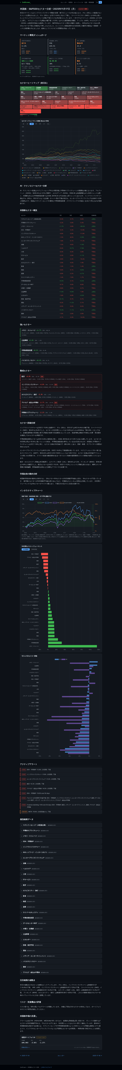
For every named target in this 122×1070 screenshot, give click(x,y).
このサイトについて (46, 1067)
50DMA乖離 (34, 549)
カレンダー (64, 2)
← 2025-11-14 (24, 1055)
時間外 (71, 2)
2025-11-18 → (97, 1055)
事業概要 (91, 2)
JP (100, 2)
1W (23, 124)
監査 (86, 2)
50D (32, 124)
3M (36, 124)
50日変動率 (26, 549)
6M (40, 124)
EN (97, 2)
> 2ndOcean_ (25, 2)
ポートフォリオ (78, 2)
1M (27, 124)
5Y (48, 499)
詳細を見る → (25, 1047)
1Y (44, 124)
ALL (48, 124)
